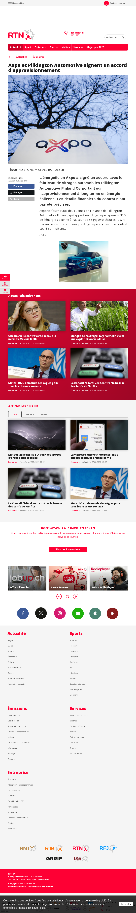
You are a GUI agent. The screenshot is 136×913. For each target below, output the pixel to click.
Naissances (12, 737)
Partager (17, 186)
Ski (71, 667)
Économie (38, 56)
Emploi (73, 748)
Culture (11, 662)
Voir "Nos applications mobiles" (111, 578)
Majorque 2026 (95, 47)
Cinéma (73, 721)
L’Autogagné (13, 748)
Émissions (40, 47)
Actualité (15, 47)
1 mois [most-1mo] (44, 414)
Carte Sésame (14, 790)
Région (11, 640)
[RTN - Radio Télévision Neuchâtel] (81, 848)
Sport (28, 47)
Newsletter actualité (17, 684)
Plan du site (44, 879)
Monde (11, 651)
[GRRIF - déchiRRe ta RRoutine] (54, 859)
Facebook (23, 613)
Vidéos (66, 47)
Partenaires (13, 807)
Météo (73, 732)
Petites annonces (77, 737)
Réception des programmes (20, 785)
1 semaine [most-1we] (29, 414)
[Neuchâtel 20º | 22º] (66, 30)
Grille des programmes (18, 732)
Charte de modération (18, 818)
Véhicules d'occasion (79, 715)
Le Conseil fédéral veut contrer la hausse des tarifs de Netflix (97, 384)
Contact (11, 823)
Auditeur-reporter (117, 3)
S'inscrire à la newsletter (68, 549)
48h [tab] (15, 414)
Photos (54, 47)
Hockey (73, 646)
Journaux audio (14, 667)
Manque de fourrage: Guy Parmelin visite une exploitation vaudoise (97, 337)
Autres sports (76, 689)
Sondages (12, 753)
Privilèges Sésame (78, 726)
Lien (16, 199)
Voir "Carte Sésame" (30, 578)
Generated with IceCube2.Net (40, 886)
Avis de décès (76, 753)
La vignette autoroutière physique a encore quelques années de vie (94, 456)
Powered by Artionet (17, 886)
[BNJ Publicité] (27, 848)
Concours (12, 759)
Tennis (73, 678)
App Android (112, 613)
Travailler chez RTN (16, 801)
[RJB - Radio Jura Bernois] (54, 848)
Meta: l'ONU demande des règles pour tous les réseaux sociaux (33, 384)
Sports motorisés (77, 684)
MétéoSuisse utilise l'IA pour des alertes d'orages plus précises (34, 456)
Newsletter (12, 828)
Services (78, 47)
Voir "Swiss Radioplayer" (71, 578)
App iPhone (95, 613)
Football (73, 640)
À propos (12, 779)
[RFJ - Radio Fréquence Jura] (108, 848)
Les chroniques (14, 721)
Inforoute (74, 742)
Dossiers (11, 673)
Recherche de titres (17, 726)
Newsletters (78, 613)
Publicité (12, 796)
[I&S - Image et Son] (81, 859)
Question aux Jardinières (19, 742)
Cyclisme (74, 662)
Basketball (74, 651)
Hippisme (74, 673)
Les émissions (14, 715)
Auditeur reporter (16, 678)
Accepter (126, 904)
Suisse (10, 646)
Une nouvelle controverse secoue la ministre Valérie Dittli (32, 337)
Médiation (12, 812)
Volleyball (74, 657)
